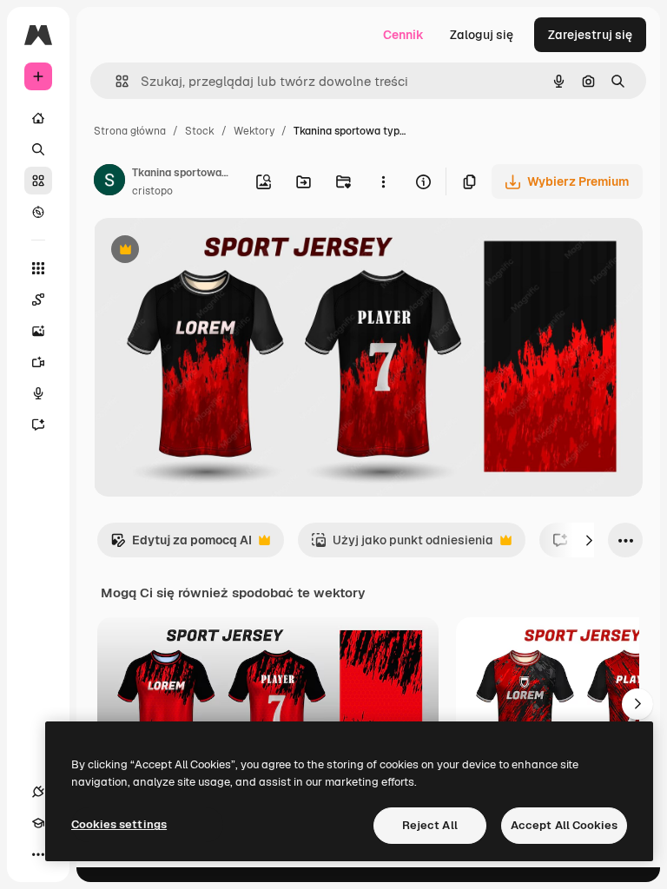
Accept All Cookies (564, 825)
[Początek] (38, 118)
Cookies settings (119, 824)
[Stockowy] (38, 180)
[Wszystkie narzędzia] (38, 268)
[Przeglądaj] (38, 212)
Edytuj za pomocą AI (181, 544)
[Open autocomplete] (115, 81)
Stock (200, 131)
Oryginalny (214, 251)
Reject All (430, 825)
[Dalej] (588, 540)
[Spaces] (38, 299)
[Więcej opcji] (383, 181)
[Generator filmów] (38, 362)
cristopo (152, 191)
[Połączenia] (38, 792)
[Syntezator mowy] (38, 393)
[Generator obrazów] (38, 331)
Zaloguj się (481, 35)
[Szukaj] (38, 149)
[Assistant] (38, 424)
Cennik (403, 35)
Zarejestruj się (590, 35)
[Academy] (38, 823)
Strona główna (130, 131)
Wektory (254, 131)
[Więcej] (38, 854)
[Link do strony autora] (109, 182)
